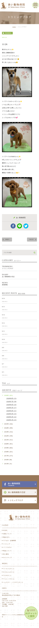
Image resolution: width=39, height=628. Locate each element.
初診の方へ (6, 537)
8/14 (3, 315)
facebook (13, 225)
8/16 (3, 298)
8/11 (3, 331)
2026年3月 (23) (11, 414)
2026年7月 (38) (11, 401)
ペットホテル (7, 547)
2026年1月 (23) (11, 420)
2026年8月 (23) (11, 398)
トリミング (6, 544)
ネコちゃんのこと (8, 572)
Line (19, 225)
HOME (14, 27)
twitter (25, 225)
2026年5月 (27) (11, 407)
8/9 (3, 347)
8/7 (3, 364)
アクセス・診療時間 (9, 540)
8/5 (3, 372)
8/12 (3, 323)
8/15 (3, 306)
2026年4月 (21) (11, 411)
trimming (8, 33)
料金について (7, 550)
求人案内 (6, 554)
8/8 (3, 355)
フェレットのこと (8, 579)
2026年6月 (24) (11, 404)
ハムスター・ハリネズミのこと (13, 582)
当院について (7, 533)
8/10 (3, 339)
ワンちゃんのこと (8, 568)
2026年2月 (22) (11, 417)
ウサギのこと (7, 575)
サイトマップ (7, 557)
